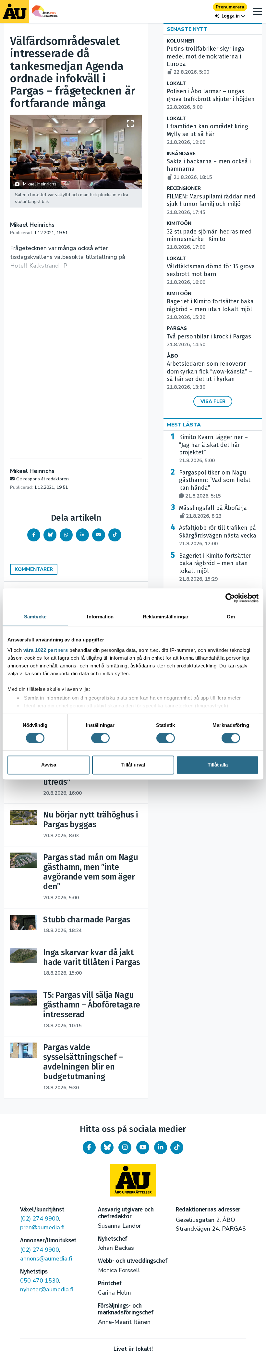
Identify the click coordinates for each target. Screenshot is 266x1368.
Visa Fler (212, 401)
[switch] (100, 738)
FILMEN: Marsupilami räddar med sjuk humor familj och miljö (211, 204)
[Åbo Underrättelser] (133, 1180)
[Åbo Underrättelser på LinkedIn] (160, 1147)
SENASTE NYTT (187, 29)
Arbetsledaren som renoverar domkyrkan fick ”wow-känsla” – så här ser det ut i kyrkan (209, 375)
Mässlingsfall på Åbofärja (213, 511)
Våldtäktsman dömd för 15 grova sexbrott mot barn (211, 274)
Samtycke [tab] (35, 616)
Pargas (177, 328)
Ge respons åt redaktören (42, 479)
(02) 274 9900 (39, 1218)
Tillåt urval (133, 765)
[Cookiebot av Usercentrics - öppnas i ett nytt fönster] (230, 598)
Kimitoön (179, 224)
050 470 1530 (39, 1281)
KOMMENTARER (34, 569)
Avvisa (48, 765)
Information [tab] (100, 616)
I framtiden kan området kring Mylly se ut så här (207, 134)
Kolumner (180, 41)
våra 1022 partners (45, 650)
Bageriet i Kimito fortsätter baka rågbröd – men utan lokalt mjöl (210, 309)
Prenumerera (230, 7)
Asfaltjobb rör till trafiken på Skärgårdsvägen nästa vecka (217, 535)
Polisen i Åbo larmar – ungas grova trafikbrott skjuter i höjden (211, 99)
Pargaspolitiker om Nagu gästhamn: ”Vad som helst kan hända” (214, 484)
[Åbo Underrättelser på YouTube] (142, 1147)
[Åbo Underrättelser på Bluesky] (107, 1147)
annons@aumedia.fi (46, 1258)
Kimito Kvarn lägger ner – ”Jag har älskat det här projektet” (213, 449)
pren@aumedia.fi (42, 1227)
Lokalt (176, 84)
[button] (230, 16)
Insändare (181, 154)
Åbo (172, 356)
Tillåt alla (218, 765)
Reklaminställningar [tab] (165, 616)
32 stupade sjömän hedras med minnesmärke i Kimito (209, 239)
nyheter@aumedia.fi (46, 1289)
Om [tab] (231, 616)
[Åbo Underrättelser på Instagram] (124, 1147)
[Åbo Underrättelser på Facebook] (89, 1147)
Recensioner (184, 188)
